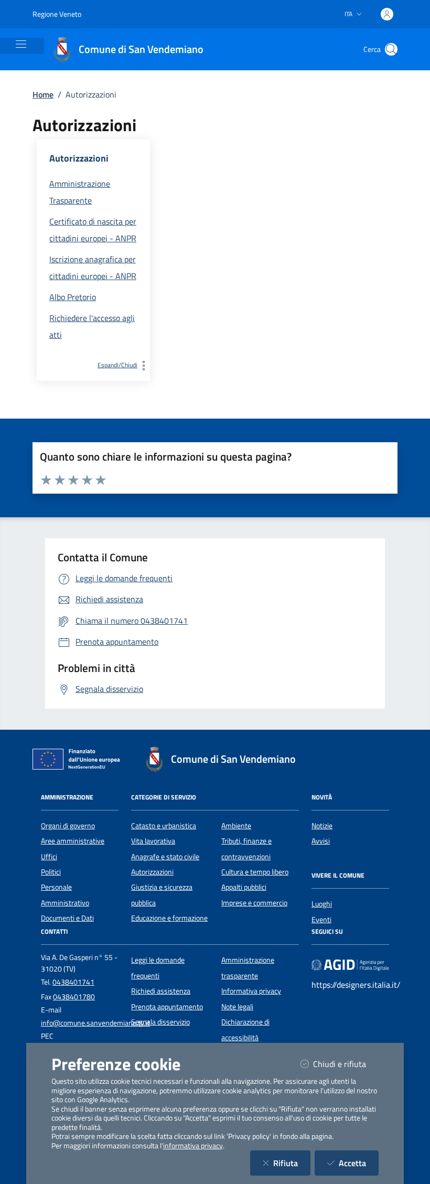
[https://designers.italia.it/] (350, 964)
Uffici (49, 856)
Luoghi (321, 904)
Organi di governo (68, 825)
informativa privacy (193, 1145)
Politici (51, 872)
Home (43, 94)
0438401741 (73, 982)
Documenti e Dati (67, 918)
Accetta (359, 1162)
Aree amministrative (72, 841)
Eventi (321, 919)
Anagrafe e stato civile (165, 856)
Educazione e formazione (169, 918)
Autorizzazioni (152, 872)
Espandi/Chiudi (117, 365)
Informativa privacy (251, 991)
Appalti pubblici (243, 887)
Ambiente (236, 825)
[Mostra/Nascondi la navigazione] (21, 44)
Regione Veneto (57, 13)
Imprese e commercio (254, 903)
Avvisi (320, 841)
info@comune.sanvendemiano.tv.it (95, 1023)
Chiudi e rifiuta (346, 1063)
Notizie (321, 825)
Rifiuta (291, 1162)
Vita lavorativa (153, 841)
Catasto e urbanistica (163, 825)
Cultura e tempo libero (254, 872)
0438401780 (74, 996)
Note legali (237, 1006)
